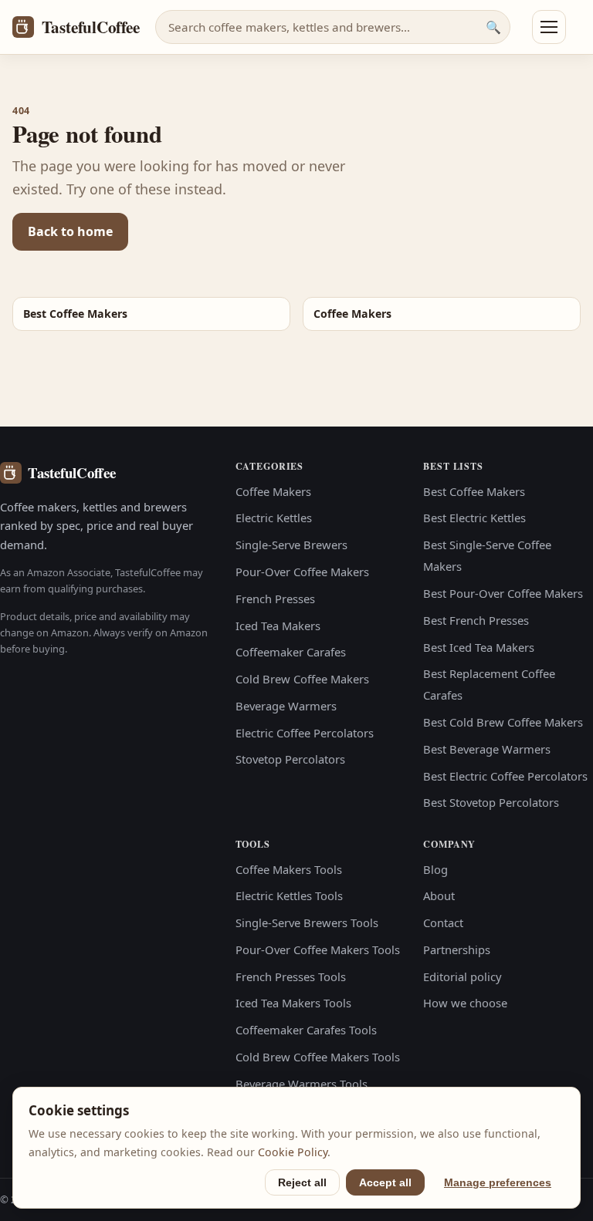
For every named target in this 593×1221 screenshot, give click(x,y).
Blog (435, 869)
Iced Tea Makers (278, 625)
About (439, 895)
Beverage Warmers (286, 705)
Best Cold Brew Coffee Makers (503, 722)
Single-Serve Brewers (291, 544)
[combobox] (332, 27)
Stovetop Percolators (290, 759)
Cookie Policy (292, 1152)
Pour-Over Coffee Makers (302, 571)
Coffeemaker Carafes (291, 651)
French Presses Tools (291, 976)
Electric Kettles (274, 517)
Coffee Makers (273, 491)
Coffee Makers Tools (289, 869)
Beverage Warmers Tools (302, 1083)
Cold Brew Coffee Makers (302, 678)
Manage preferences (497, 1182)
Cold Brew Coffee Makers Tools (318, 1056)
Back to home (70, 231)
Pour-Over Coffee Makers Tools (318, 949)
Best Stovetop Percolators (491, 802)
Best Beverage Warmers (487, 749)
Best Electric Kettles (474, 517)
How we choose (465, 1002)
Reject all (302, 1182)
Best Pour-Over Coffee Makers (503, 593)
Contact (443, 922)
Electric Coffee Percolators (305, 732)
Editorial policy (462, 976)
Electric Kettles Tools (289, 895)
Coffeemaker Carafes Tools (306, 1029)
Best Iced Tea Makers (478, 647)
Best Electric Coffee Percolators (505, 776)
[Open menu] (549, 27)
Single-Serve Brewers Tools (307, 922)
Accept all (385, 1182)
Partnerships (456, 949)
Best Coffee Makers (474, 491)
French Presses (275, 598)
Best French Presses (476, 620)
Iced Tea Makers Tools (293, 1002)
